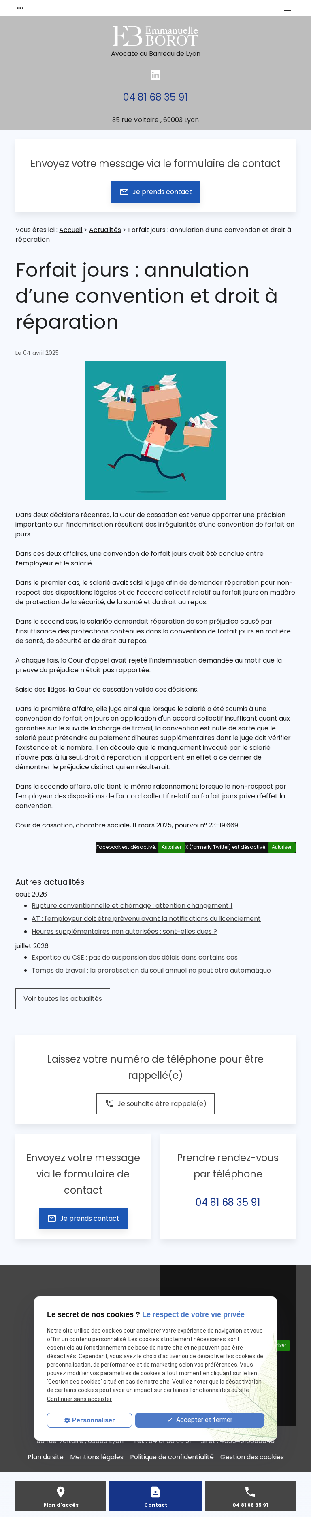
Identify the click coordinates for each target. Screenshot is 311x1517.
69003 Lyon (155, 119)
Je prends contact (155, 192)
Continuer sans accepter (79, 1399)
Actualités (105, 229)
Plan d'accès (61, 1505)
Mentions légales (97, 1457)
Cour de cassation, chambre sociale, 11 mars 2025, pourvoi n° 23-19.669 (126, 825)
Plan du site (46, 1457)
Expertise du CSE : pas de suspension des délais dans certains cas (135, 957)
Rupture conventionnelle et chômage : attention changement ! (132, 905)
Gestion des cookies (252, 1457)
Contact (155, 1505)
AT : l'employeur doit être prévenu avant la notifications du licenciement (146, 918)
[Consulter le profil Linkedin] (155, 74)
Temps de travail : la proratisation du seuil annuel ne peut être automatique (151, 970)
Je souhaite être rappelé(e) (155, 1103)
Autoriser (282, 847)
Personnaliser (93, 1420)
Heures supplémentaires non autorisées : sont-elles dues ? (124, 931)
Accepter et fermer (203, 1420)
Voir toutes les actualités (62, 998)
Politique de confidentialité (172, 1457)
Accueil (70, 229)
